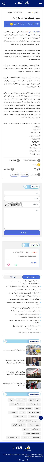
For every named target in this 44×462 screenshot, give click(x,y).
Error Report (12, 160)
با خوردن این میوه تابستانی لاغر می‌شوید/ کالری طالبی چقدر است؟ (22, 303)
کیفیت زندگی (24, 175)
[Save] (38, 169)
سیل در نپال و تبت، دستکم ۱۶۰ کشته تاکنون (27, 290)
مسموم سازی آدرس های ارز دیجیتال (29, 421)
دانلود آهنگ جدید (34, 412)
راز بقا (11, 400)
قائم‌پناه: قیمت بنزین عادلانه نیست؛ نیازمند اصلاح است (24, 311)
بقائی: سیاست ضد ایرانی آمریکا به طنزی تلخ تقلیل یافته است (22, 287)
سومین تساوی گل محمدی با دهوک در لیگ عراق (26, 326)
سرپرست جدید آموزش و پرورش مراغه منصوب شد (25, 308)
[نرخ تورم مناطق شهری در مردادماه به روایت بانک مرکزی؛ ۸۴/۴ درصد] (33, 373)
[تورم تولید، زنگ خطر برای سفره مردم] (33, 350)
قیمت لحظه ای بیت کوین (32, 433)
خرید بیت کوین (34, 400)
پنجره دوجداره (21, 400)
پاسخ (32, 263)
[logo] (22, 3)
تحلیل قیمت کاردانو (18, 425)
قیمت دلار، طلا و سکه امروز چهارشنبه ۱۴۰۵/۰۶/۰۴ (14, 384)
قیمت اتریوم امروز (13, 437)
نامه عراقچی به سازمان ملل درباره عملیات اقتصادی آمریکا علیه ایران (15, 361)
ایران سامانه (18, 460)
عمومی (30, 12)
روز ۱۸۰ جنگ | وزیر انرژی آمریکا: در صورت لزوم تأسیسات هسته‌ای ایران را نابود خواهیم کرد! (24, 282)
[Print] (34, 169)
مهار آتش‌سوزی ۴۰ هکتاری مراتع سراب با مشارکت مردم (24, 299)
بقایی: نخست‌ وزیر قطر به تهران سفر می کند (27, 296)
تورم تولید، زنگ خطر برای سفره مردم (14, 350)
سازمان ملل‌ (14, 175)
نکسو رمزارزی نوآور (20, 417)
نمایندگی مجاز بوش (33, 404)
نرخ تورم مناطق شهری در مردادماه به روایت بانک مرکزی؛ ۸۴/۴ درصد (23, 321)
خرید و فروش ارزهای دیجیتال (31, 437)
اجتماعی (36, 12)
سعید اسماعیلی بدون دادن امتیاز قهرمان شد (27, 314)
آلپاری (22, 412)
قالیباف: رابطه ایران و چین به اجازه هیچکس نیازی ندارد (24, 293)
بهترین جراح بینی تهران (25, 408)
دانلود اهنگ (13, 412)
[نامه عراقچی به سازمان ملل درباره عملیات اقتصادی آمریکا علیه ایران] (33, 361)
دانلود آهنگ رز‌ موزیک (17, 404)
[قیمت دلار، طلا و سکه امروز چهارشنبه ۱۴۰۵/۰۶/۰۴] (33, 384)
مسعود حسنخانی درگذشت (31, 329)
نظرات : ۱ (9, 12)
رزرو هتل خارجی (34, 417)
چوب (37, 408)
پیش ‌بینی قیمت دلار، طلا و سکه (30, 317)
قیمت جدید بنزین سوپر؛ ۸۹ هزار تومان (28, 332)
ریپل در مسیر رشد (34, 425)
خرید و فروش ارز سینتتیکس (31, 429)
